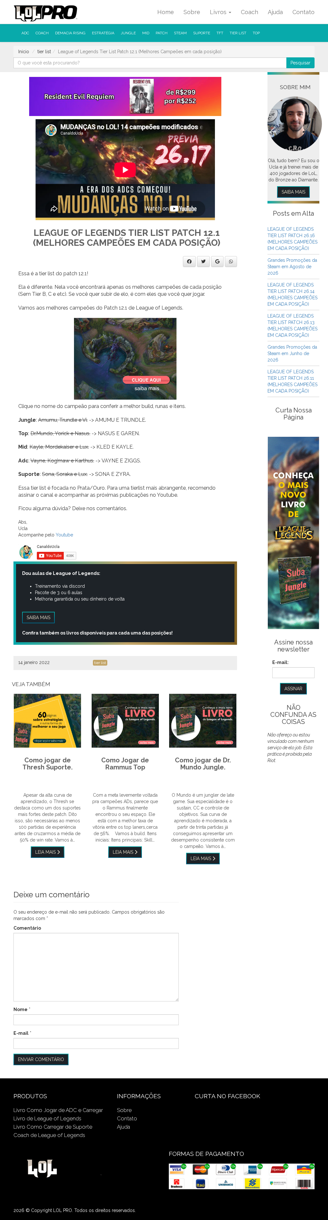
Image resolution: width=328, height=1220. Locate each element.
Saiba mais (38, 617)
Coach (249, 12)
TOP (256, 33)
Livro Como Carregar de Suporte (52, 1127)
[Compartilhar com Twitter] (203, 261)
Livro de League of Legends (47, 1118)
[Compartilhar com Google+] (217, 261)
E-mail (21, 1033)
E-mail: (280, 662)
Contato (303, 12)
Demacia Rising (70, 33)
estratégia (103, 33)
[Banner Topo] (125, 96)
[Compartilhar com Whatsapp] (231, 261)
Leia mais (46, 852)
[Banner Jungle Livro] (293, 532)
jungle (128, 33)
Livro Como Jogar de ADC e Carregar (58, 1110)
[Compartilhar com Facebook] (189, 261)
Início (23, 51)
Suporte (201, 33)
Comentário (27, 928)
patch (162, 33)
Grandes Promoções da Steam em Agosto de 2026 (292, 267)
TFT (220, 33)
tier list (238, 33)
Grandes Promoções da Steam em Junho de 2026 (292, 353)
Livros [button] (219, 12)
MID (145, 33)
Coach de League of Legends (49, 1135)
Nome (20, 1009)
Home (165, 12)
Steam (180, 33)
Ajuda (275, 12)
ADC (25, 33)
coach (42, 33)
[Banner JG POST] (125, 358)
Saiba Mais (293, 192)
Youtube (64, 534)
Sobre (192, 12)
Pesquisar (300, 62)
